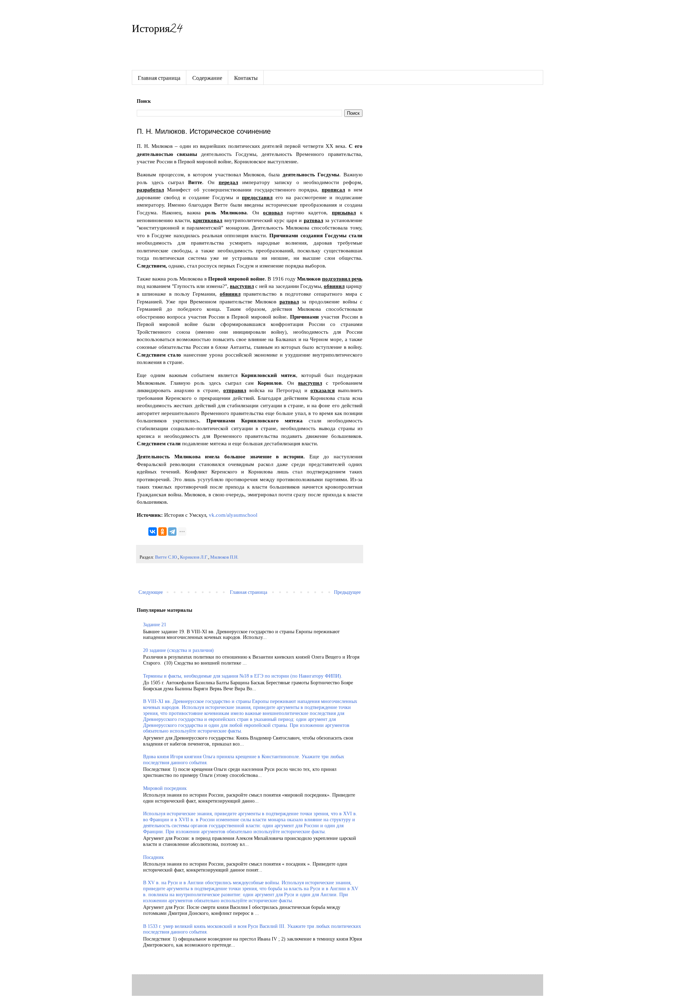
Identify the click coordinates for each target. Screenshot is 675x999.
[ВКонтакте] (152, 531)
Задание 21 (154, 624)
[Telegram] (172, 531)
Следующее (151, 592)
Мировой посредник (165, 788)
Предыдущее (347, 592)
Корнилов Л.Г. (194, 557)
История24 (157, 30)
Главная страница (159, 77)
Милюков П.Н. (224, 557)
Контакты (246, 77)
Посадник (153, 857)
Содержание (207, 77)
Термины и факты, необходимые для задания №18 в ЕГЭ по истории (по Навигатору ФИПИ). (242, 676)
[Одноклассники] (162, 531)
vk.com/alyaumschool (232, 515)
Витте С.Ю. (166, 557)
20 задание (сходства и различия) (178, 650)
